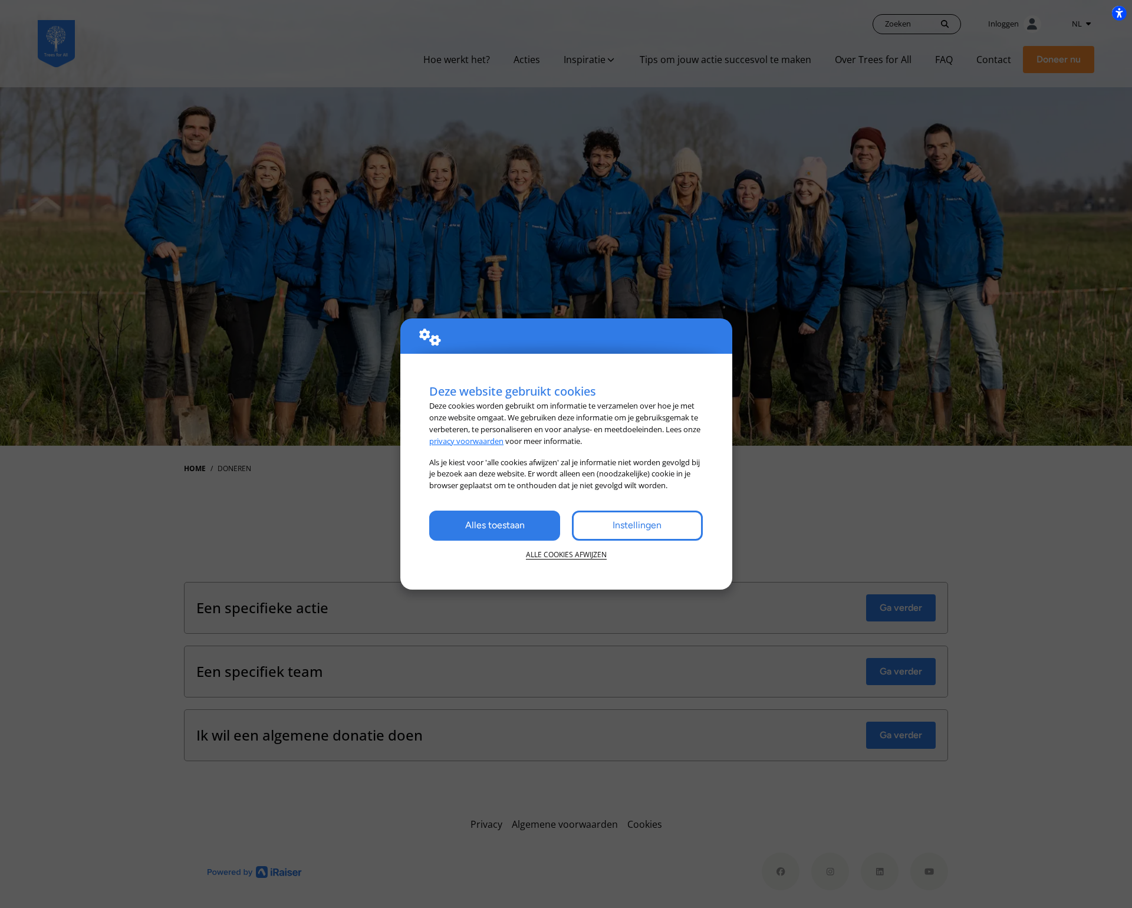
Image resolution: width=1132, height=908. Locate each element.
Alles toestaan (495, 525)
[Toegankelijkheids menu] (1119, 13)
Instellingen (637, 525)
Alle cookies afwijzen (566, 554)
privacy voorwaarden (466, 441)
